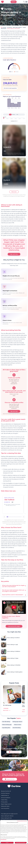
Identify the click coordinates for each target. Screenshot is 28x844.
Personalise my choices (20, 842)
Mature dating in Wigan (12, 658)
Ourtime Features (5, 793)
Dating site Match (5, 806)
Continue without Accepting (22, 820)
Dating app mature (17, 721)
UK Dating (9, 27)
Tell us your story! (15, 752)
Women (13, 114)
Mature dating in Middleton (13, 651)
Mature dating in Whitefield (13, 665)
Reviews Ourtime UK (6, 791)
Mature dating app (6, 724)
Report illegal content (6, 804)
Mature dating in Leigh (12, 644)
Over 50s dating (6, 721)
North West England (17, 27)
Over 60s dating (16, 727)
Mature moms (17, 724)
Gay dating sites (6, 727)
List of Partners (3, 839)
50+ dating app (7, 705)
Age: (4, 116)
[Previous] (4, 517)
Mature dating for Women (7, 815)
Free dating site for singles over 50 (9, 813)
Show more (14, 191)
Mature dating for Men (6, 818)
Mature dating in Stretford (13, 637)
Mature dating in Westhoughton (14, 672)
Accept (7, 842)
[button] (26, 2)
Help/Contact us (5, 795)
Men (17, 114)
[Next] (23, 517)
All (10, 114)
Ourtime (4, 27)
